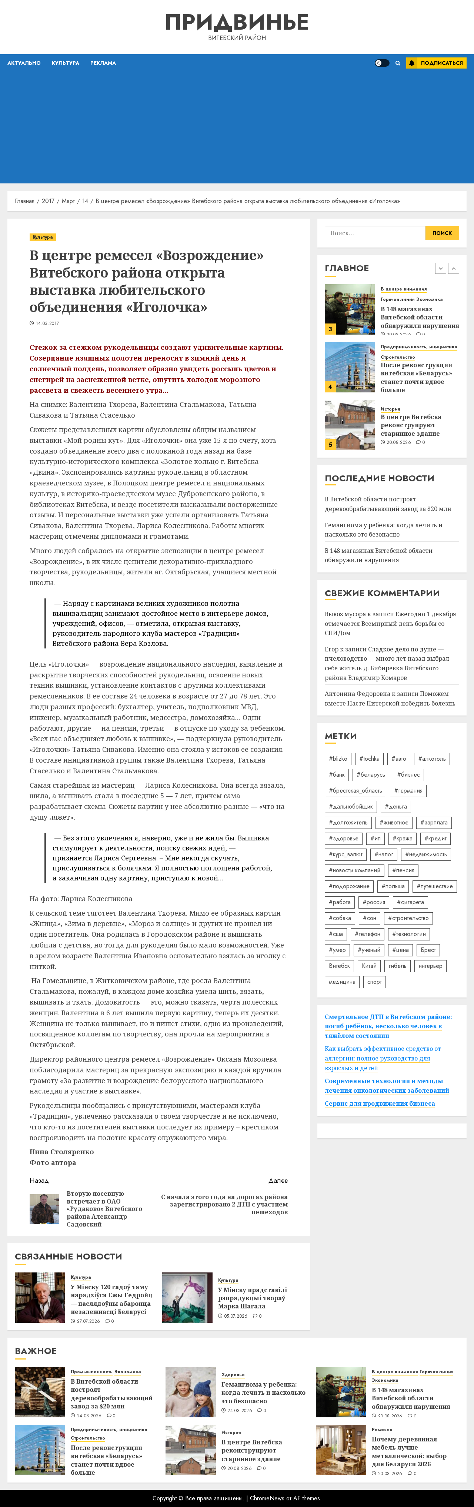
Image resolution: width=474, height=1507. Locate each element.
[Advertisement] (237, 128)
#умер (337, 950)
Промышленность (92, 1372)
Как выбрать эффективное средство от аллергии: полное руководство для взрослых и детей (383, 1058)
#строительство (408, 918)
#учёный (369, 950)
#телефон (367, 934)
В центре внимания (404, 289)
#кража (403, 838)
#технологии (409, 934)
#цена (400, 950)
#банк (337, 774)
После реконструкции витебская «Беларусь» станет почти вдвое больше (416, 377)
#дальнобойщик (351, 806)
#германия (408, 790)
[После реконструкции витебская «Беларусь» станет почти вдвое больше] (350, 367)
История (390, 409)
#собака (340, 918)
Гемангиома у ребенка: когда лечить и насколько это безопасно (384, 530)
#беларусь (371, 774)
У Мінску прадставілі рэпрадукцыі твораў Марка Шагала (252, 1298)
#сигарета (410, 902)
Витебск (339, 966)
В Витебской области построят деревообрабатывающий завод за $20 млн (112, 1393)
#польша (393, 886)
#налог (383, 854)
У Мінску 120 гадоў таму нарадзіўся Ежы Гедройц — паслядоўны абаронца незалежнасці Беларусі (112, 1299)
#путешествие (435, 886)
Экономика (429, 299)
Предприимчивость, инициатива (419, 347)
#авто (398, 758)
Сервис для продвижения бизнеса (380, 1104)
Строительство (398, 357)
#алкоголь (432, 758)
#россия (374, 902)
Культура (65, 63)
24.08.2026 (89, 1416)
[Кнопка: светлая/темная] (382, 63)
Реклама (103, 63)
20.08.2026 (399, 443)
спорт (374, 981)
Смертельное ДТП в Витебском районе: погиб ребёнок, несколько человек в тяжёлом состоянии (388, 1026)
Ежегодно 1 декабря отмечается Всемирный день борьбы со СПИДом (390, 623)
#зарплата (434, 822)
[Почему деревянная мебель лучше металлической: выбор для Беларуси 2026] (341, 1450)
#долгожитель (348, 822)
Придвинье (237, 22)
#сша (336, 934)
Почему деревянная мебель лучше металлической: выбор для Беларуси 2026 (409, 1451)
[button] (398, 63)
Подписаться (442, 63)
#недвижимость (426, 854)
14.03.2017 (47, 324)
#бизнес (408, 774)
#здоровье (343, 838)
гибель (397, 966)
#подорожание (349, 886)
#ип (375, 838)
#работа (340, 902)
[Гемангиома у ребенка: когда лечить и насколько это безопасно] (191, 1392)
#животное (394, 822)
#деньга (396, 806)
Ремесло (382, 1430)
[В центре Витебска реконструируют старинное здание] (350, 425)
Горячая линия (397, 299)
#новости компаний (354, 870)
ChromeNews (267, 1498)
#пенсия (403, 870)
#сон (369, 918)
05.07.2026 (236, 1317)
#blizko (338, 758)
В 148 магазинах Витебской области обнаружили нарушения (420, 317)
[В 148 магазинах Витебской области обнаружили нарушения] (350, 309)
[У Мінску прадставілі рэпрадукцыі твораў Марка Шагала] (187, 1297)
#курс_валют (346, 854)
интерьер (430, 966)
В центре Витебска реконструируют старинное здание (411, 425)
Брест (428, 950)
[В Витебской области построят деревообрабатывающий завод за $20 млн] (40, 1392)
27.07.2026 (88, 1322)
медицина (342, 981)
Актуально (24, 63)
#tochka (369, 758)
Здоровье (233, 1375)
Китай (369, 966)
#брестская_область (355, 790)
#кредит (435, 838)
